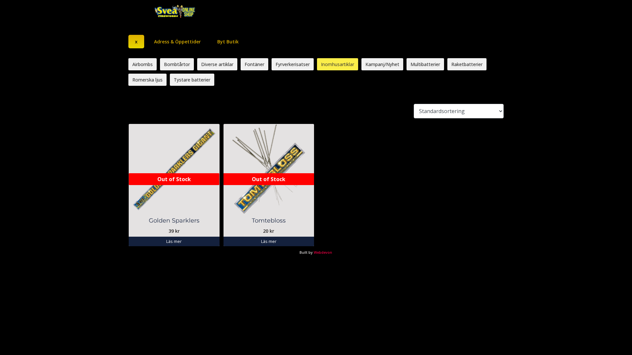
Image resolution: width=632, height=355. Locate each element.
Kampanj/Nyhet (382, 64)
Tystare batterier (192, 80)
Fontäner (254, 64)
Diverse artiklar (217, 64)
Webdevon (323, 252)
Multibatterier (425, 64)
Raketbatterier (467, 64)
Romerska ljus (147, 80)
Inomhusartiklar (337, 64)
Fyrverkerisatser (293, 64)
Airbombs (142, 64)
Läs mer (174, 241)
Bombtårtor (177, 64)
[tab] (136, 41)
